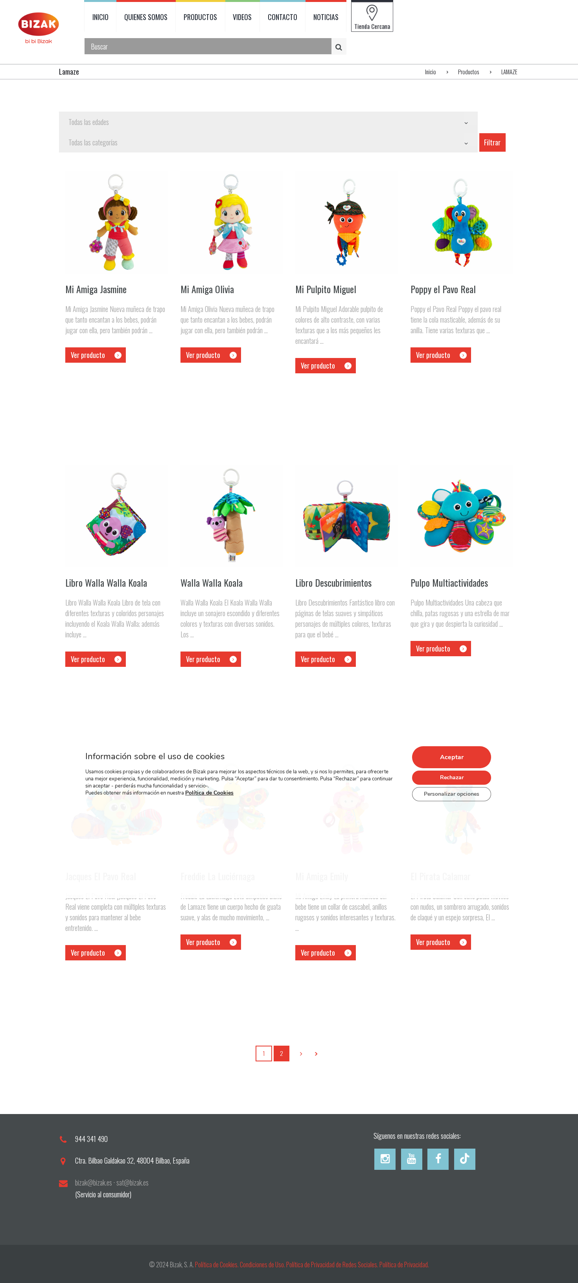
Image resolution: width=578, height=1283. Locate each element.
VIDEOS (242, 17)
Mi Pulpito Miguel (325, 289)
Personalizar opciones (451, 794)
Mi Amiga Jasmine (96, 289)
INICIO (100, 17)
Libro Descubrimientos (333, 582)
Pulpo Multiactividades (449, 582)
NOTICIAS (326, 17)
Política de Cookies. (217, 1264)
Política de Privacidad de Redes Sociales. (332, 1264)
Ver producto (88, 355)
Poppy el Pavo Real (443, 289)
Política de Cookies (209, 793)
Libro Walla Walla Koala (106, 582)
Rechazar (452, 777)
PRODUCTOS (200, 17)
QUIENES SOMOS (146, 17)
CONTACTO (282, 17)
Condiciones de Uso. (263, 1264)
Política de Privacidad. (404, 1264)
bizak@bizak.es (93, 1182)
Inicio (430, 71)
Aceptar (452, 757)
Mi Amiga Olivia (207, 289)
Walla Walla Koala (211, 582)
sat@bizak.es (132, 1182)
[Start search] (340, 47)
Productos (468, 71)
